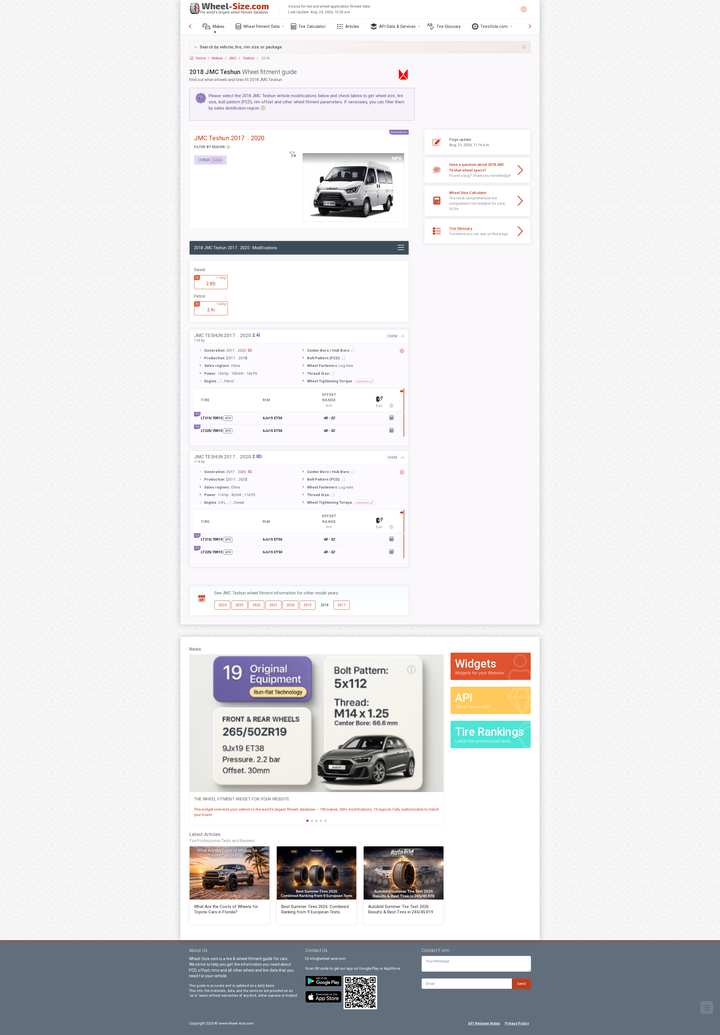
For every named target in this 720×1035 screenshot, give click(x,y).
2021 (273, 605)
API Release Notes (484, 1023)
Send (521, 984)
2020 (290, 605)
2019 (307, 605)
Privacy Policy (517, 1023)
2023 (239, 605)
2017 (341, 605)
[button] (360, 47)
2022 (256, 605)
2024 (222, 605)
